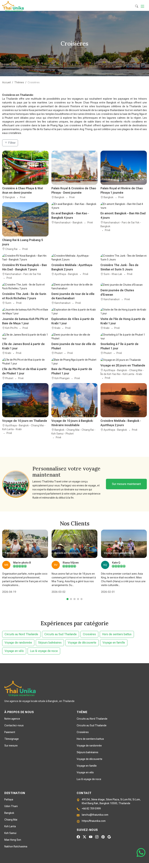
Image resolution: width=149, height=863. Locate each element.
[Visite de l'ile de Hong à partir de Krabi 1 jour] (123, 311)
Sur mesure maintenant (126, 484)
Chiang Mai (10, 819)
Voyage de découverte (82, 642)
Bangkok (9, 812)
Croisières (89, 634)
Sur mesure (11, 745)
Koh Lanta (10, 826)
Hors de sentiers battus (117, 634)
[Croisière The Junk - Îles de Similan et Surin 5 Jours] (123, 258)
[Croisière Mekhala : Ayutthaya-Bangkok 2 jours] (74, 258)
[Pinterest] (103, 837)
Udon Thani (11, 806)
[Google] (109, 837)
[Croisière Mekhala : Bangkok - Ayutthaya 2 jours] (123, 400)
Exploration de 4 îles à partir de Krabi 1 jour (72, 321)
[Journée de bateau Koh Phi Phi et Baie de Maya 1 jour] (25, 311)
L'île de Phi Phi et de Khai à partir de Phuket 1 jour (24, 371)
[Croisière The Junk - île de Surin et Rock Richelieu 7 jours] (25, 286)
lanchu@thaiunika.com (95, 814)
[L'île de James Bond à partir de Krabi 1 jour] (25, 336)
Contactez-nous (14, 725)
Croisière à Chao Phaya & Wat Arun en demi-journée (22, 190)
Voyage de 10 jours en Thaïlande (24, 421)
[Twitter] (84, 837)
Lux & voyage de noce (44, 651)
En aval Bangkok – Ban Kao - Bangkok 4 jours (70, 215)
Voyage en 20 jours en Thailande (122, 365)
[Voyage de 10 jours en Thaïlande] (25, 400)
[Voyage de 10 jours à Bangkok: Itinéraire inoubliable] (74, 400)
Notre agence (12, 718)
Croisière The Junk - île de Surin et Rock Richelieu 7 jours (24, 296)
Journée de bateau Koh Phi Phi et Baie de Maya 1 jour (25, 321)
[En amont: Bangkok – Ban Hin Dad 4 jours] (123, 206)
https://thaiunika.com (94, 820)
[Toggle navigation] (142, 6)
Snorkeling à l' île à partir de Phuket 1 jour (119, 346)
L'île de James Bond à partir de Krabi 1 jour (23, 346)
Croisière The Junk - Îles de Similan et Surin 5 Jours (119, 267)
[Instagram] (96, 837)
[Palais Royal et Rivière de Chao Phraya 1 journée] (123, 168)
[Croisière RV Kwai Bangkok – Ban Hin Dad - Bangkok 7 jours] (25, 258)
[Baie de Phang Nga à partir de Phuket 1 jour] (74, 362)
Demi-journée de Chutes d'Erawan (117, 292)
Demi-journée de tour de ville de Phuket (73, 346)
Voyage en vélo (14, 651)
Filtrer (11, 142)
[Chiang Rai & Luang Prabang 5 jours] (25, 219)
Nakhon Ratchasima (15, 846)
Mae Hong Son (12, 839)
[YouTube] (90, 837)
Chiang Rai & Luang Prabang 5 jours (22, 242)
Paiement (9, 732)
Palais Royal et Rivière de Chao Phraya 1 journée (121, 190)
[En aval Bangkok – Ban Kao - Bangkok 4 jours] (74, 206)
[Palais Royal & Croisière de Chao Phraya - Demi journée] (74, 168)
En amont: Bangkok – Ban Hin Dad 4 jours (123, 215)
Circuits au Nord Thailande (21, 634)
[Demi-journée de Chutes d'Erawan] (123, 285)
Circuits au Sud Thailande (60, 634)
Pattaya (8, 799)
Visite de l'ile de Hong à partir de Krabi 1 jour (122, 321)
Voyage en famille (113, 642)
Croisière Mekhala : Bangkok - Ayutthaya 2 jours (120, 423)
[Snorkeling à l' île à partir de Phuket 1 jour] (123, 336)
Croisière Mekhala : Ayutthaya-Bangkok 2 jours (72, 267)
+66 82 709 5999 (91, 808)
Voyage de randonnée (18, 642)
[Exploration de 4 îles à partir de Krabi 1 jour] (74, 311)
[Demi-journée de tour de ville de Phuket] (74, 336)
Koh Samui (10, 833)
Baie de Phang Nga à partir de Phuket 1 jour (71, 371)
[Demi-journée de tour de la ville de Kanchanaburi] (74, 286)
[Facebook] (78, 837)
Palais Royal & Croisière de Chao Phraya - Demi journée (73, 190)
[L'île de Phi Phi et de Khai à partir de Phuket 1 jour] (25, 362)
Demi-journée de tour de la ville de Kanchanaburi (72, 296)
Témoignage (11, 738)
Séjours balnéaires (50, 642)
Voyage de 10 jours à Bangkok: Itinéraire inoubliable (72, 423)
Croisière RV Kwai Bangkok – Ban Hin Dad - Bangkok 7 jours (24, 267)
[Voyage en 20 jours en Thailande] (123, 360)
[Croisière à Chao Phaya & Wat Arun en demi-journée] (25, 168)
